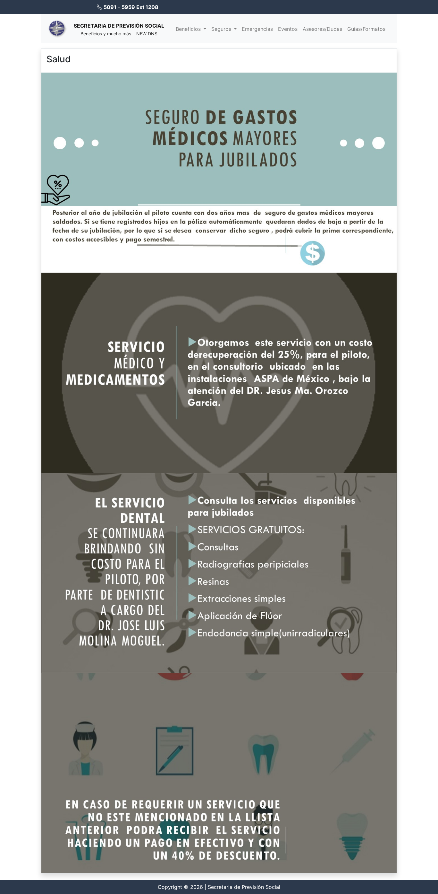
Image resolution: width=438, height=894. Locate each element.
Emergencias (257, 29)
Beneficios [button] (189, 29)
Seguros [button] (222, 29)
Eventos (288, 29)
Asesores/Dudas (322, 29)
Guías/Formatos (366, 29)
